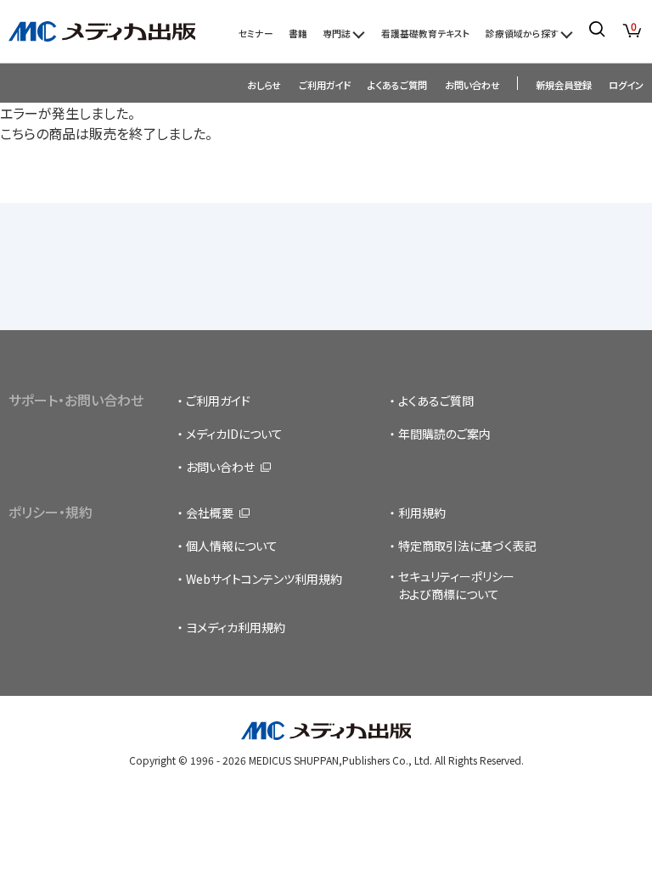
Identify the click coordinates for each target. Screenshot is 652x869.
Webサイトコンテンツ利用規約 (264, 578)
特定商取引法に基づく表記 (467, 545)
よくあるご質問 (397, 85)
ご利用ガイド (325, 85)
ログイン (626, 85)
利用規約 (422, 512)
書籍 (298, 33)
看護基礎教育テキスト (425, 33)
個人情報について (232, 545)
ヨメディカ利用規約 (235, 627)
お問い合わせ (472, 85)
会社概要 (209, 512)
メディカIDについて (234, 433)
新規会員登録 (564, 85)
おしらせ (264, 85)
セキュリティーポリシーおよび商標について (456, 585)
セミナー (256, 33)
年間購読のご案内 (444, 433)
